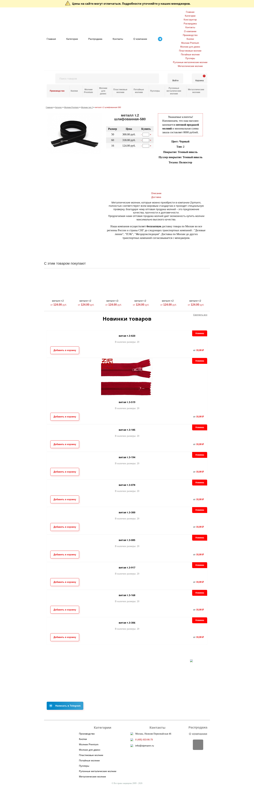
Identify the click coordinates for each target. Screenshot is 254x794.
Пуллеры (190, 58)
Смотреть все (200, 315)
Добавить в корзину (122, 170)
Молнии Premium (190, 43)
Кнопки (190, 39)
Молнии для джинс (190, 47)
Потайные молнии (190, 54)
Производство (190, 35)
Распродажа (95, 39)
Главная (51, 39)
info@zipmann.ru (144, 745)
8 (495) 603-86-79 (144, 740)
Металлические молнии (190, 66)
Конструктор (190, 19)
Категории (72, 39)
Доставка (156, 197)
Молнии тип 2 (87, 107)
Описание (156, 193)
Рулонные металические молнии (190, 62)
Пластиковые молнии (190, 51)
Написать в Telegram (68, 705)
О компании (140, 39)
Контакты (118, 39)
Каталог (58, 107)
